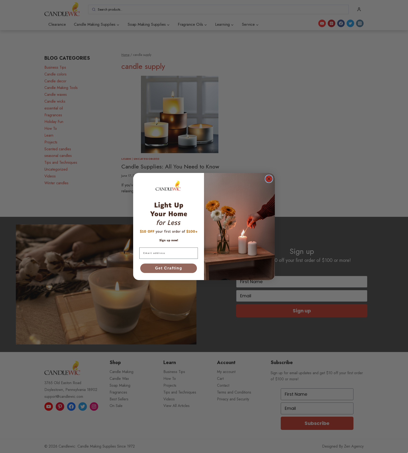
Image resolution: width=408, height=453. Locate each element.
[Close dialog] (268, 178)
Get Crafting (168, 268)
